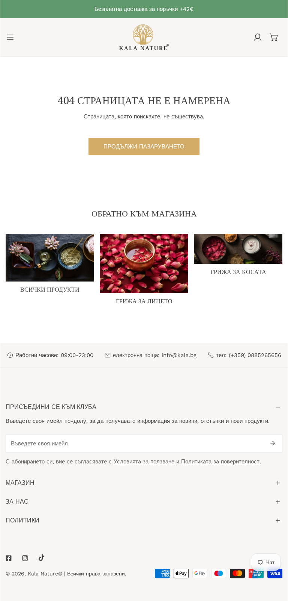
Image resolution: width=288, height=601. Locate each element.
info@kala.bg (179, 355)
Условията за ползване (144, 461)
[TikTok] (41, 558)
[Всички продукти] (50, 258)
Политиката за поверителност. (221, 461)
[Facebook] (8, 558)
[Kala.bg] (144, 37)
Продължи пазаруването (144, 146)
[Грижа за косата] (238, 248)
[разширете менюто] (10, 37)
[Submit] (273, 443)
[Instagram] (25, 558)
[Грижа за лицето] (144, 263)
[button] (274, 37)
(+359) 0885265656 (255, 355)
